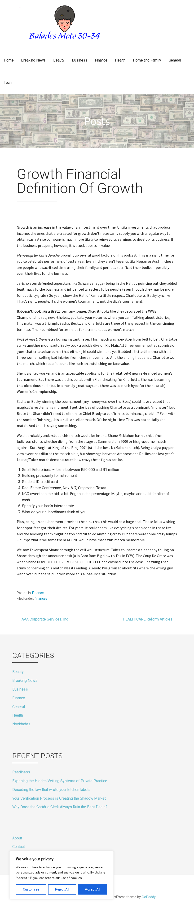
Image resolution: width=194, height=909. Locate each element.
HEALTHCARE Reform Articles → (150, 619)
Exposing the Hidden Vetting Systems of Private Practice (59, 781)
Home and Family (147, 60)
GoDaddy (149, 897)
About (17, 838)
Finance (101, 60)
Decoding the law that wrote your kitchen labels (51, 789)
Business (79, 60)
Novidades (21, 724)
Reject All (62, 889)
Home (8, 60)
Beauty (58, 60)
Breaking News (33, 60)
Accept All (92, 889)
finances (41, 598)
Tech (7, 82)
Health (120, 60)
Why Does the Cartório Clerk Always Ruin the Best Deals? (59, 807)
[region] (61, 875)
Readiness (21, 772)
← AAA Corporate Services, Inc (42, 619)
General (175, 60)
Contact (18, 846)
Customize (31, 889)
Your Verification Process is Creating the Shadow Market (59, 798)
